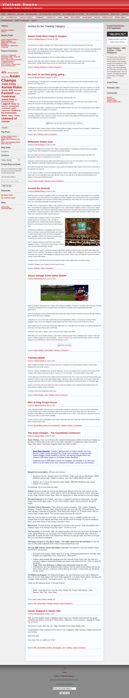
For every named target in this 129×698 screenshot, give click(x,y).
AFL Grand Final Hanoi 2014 (49, 14)
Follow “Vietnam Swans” (64, 676)
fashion (17, 93)
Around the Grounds (39, 188)
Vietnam (6, 121)
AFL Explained (31, 14)
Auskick (109, 97)
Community (40, 17)
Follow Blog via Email (10, 164)
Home (3, 14)
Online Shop (87, 17)
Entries (5, 207)
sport (13, 108)
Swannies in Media (7, 30)
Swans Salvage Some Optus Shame (47, 275)
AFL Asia (20, 14)
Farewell (8, 93)
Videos (34, 20)
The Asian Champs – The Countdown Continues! (54, 433)
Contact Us (50, 17)
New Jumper (75, 17)
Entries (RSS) (8, 195)
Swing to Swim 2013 (22, 20)
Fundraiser (9, 96)
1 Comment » (64, 350)
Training (17, 116)
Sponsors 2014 (6, 20)
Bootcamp (17, 90)
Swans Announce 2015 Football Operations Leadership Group (11, 61)
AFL (4, 72)
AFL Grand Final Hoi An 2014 (73, 14)
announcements (13, 72)
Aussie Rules (12, 87)
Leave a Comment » (55, 67)
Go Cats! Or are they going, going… (47, 74)
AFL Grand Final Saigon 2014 (97, 14)
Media (66, 17)
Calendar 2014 (11, 17)
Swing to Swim (112, 100)
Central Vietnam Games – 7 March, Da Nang (10, 40)
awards (5, 90)
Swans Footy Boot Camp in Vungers (47, 36)
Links (60, 17)
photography (14, 106)
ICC (16, 100)
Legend (6, 103)
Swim (4, 115)
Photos (97, 17)
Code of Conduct (26, 17)
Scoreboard (6, 108)
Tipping (10, 116)
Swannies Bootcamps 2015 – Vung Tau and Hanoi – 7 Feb (10, 56)
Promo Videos (120, 17)
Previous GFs (107, 17)
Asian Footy (9, 84)
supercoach (6, 110)
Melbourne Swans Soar (40, 142)
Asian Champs (10, 78)
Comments (6, 208)
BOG (11, 90)
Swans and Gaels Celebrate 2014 (10, 64)
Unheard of (9, 118)
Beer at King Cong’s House (42, 402)
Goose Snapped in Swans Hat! (44, 611)
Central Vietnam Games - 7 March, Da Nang (10, 136)
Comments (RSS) (9, 198)
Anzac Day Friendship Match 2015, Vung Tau (10, 142)
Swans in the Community (11, 111)
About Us (11, 14)
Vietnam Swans (20, 5)
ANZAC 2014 (115, 14)
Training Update (36, 358)
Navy (13, 104)
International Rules (8, 101)
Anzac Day (5, 77)
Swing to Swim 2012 (113, 102)
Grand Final (8, 99)
